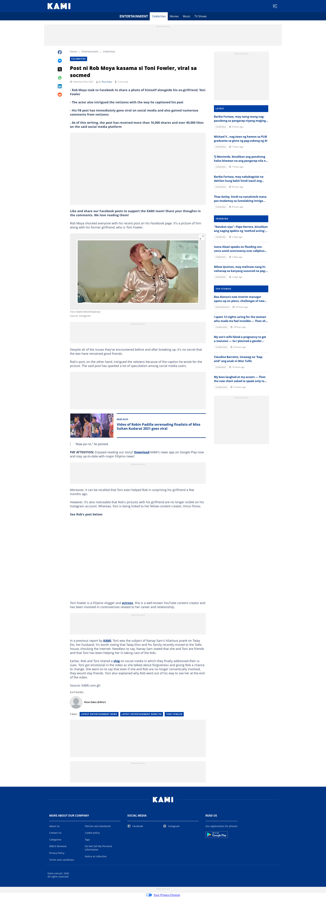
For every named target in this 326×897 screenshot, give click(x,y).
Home (73, 51)
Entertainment (134, 16)
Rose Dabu (107, 81)
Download (141, 452)
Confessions (221, 327)
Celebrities (159, 16)
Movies (174, 16)
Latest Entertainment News (99, 714)
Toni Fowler (174, 714)
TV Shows (200, 16)
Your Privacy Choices (166, 895)
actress (127, 603)
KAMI (107, 641)
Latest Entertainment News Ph (142, 714)
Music (186, 16)
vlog (116, 661)
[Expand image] (201, 237)
